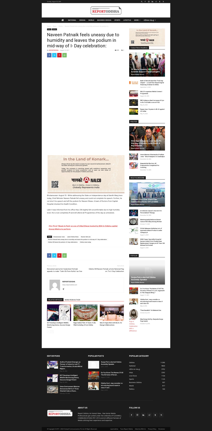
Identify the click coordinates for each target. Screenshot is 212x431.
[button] (141, 1)
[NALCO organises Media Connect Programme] (133, 93)
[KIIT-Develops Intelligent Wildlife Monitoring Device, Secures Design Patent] (59, 312)
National (72, 20)
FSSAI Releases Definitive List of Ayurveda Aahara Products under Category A (151, 230)
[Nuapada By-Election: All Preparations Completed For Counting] (133, 165)
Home (49, 26)
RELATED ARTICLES (55, 300)
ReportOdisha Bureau (137, 74)
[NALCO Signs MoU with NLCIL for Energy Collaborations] (112, 312)
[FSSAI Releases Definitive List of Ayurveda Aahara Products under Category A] (133, 230)
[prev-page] (48, 331)
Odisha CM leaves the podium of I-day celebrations (63, 242)
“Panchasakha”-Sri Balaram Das (150, 310)
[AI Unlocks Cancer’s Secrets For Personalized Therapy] (133, 213)
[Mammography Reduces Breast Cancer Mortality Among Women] (133, 221)
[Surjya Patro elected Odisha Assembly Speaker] (147, 272)
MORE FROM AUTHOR (72, 300)
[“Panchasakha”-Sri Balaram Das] (133, 314)
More (136, 20)
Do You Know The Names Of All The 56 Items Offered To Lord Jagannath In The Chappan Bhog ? (152, 290)
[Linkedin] (152, 1)
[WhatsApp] (64, 55)
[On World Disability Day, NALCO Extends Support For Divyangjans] (147, 64)
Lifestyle (127, 20)
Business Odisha (104, 20)
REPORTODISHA (53, 50)
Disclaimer (161, 429)
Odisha (82, 20)
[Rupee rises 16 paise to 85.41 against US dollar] (133, 111)
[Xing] (64, 289)
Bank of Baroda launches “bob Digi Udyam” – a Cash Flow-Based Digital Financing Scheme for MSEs (152, 82)
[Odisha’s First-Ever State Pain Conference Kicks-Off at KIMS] (147, 194)
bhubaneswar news (59, 237)
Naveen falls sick (85, 237)
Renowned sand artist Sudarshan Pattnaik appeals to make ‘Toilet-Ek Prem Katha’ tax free (64, 270)
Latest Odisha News (73, 237)
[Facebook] (145, 1)
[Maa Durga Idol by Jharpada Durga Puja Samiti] (133, 325)
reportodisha (114, 429)
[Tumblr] (159, 1)
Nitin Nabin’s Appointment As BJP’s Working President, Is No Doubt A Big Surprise (146, 143)
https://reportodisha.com (69, 285)
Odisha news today (85, 242)
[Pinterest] (59, 55)
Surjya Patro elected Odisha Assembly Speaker (143, 278)
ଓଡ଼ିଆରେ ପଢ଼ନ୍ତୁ (149, 20)
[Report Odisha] (106, 10)
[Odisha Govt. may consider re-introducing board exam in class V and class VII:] (133, 301)
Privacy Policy (152, 429)
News (54, 26)
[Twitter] (163, 1)
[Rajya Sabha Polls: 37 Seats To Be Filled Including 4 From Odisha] (85, 312)
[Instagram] (148, 1)
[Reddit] (156, 1)
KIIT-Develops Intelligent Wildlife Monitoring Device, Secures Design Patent (58, 325)
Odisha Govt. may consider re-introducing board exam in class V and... (112, 385)
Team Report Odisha (126, 429)
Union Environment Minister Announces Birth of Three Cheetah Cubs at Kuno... (70, 389)
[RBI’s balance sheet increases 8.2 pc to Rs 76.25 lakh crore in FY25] (133, 102)
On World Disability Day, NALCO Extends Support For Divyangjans (145, 70)
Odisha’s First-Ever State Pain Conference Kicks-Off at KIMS (144, 200)
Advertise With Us (140, 429)
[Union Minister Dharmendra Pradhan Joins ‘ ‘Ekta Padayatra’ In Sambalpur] (133, 156)
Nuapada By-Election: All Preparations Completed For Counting (149, 165)
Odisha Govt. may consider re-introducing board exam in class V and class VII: (151, 301)
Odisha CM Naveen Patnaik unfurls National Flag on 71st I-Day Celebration (106, 270)
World (91, 20)
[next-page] (52, 331)
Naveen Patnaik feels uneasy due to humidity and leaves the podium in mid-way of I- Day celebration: (77, 239)
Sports (117, 20)
